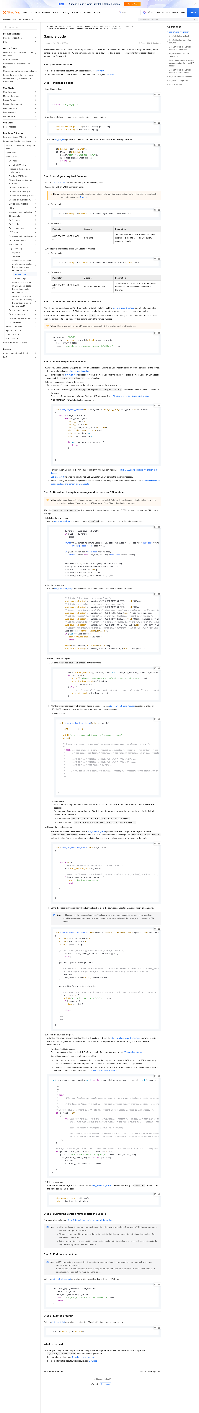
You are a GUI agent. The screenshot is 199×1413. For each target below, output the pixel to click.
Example (84, 197)
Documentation (9, 19)
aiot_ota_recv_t (57, 476)
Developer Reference (75, 26)
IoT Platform (24, 19)
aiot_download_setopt (63, 588)
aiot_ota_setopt (58, 182)
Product (156, 43)
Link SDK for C (116, 26)
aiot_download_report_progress (125, 1038)
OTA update (129, 26)
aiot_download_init (62, 521)
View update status (133, 1052)
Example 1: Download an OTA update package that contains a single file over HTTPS (78, 28)
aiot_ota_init (59, 139)
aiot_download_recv (96, 831)
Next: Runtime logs (148, 1371)
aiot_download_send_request (122, 705)
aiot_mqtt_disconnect (61, 1278)
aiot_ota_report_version (123, 307)
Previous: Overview (55, 1371)
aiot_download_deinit (101, 1185)
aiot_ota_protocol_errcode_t (105, 1070)
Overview (100, 70)
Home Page (48, 26)
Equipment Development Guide (96, 26)
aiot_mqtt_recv (71, 374)
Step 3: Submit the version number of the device (90, 1220)
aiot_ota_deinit (58, 1322)
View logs (93, 1360)
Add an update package (80, 371)
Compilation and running (82, 1357)
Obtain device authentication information (131, 396)
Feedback (106, 1384)
